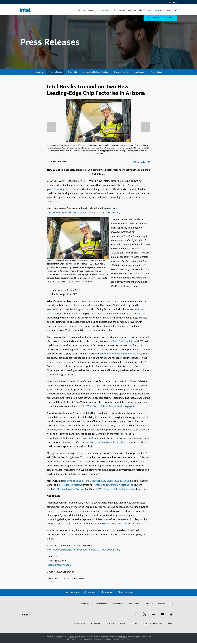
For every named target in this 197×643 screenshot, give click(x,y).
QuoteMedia (72, 637)
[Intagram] (171, 614)
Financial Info (119, 10)
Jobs (171, 603)
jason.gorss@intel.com (59, 564)
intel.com (137, 523)
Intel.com (172, 2)
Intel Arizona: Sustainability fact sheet (106, 442)
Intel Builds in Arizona (70, 484)
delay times (123, 637)
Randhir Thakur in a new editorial (117, 353)
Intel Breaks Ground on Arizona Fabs (115, 484)
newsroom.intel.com (115, 523)
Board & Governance (163, 10)
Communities (118, 603)
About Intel (92, 10)
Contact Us (149, 603)
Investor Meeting (121, 72)
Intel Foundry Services (125, 341)
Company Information (84, 603)
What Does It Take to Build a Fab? (117, 488)
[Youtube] (162, 614)
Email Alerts (140, 72)
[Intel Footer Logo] (25, 614)
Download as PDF (142, 162)
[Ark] (136, 614)
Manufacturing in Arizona (70, 488)
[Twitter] (144, 614)
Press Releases (55, 72)
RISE (103, 425)
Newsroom (161, 603)
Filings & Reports (145, 10)
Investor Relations (134, 603)
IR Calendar (72, 72)
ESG (175, 10)
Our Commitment (102, 603)
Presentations (156, 72)
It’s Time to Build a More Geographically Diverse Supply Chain (96, 480)
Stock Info (132, 10)
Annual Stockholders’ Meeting (95, 72)
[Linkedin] (153, 614)
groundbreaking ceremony (61, 189)
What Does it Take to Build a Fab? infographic (110, 406)
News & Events (105, 10)
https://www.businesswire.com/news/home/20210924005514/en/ (83, 212)
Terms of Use (124, 639)
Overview (81, 10)
